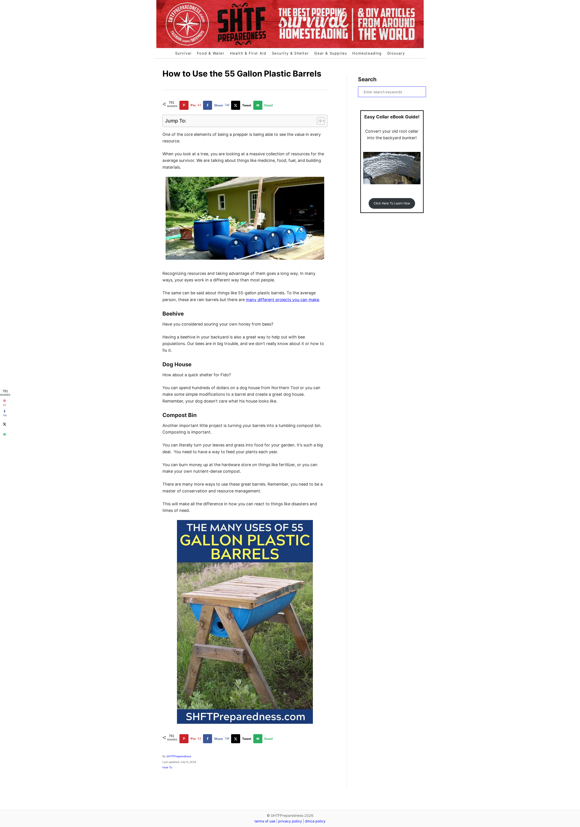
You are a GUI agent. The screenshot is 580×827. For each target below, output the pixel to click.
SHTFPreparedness (179, 756)
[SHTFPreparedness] (290, 24)
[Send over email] (4, 434)
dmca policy (315, 821)
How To (167, 767)
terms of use (264, 821)
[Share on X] (4, 424)
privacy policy (290, 821)
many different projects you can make (282, 299)
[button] (392, 203)
